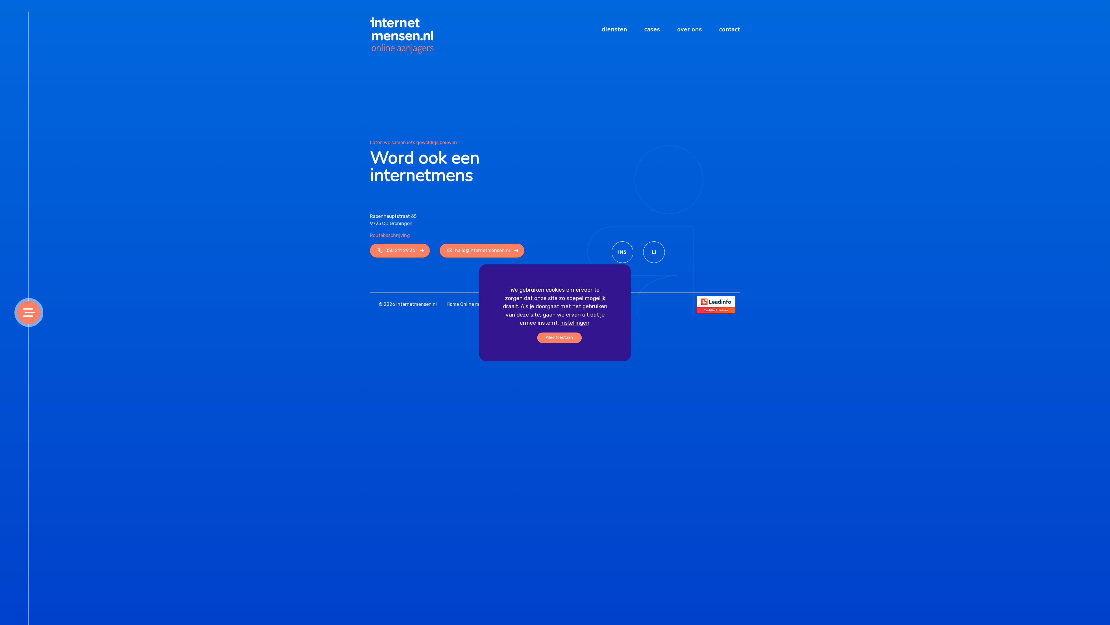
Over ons (689, 29)
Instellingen (574, 322)
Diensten (614, 29)
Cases (652, 29)
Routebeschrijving (390, 235)
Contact (729, 29)
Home (453, 304)
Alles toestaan (559, 337)
